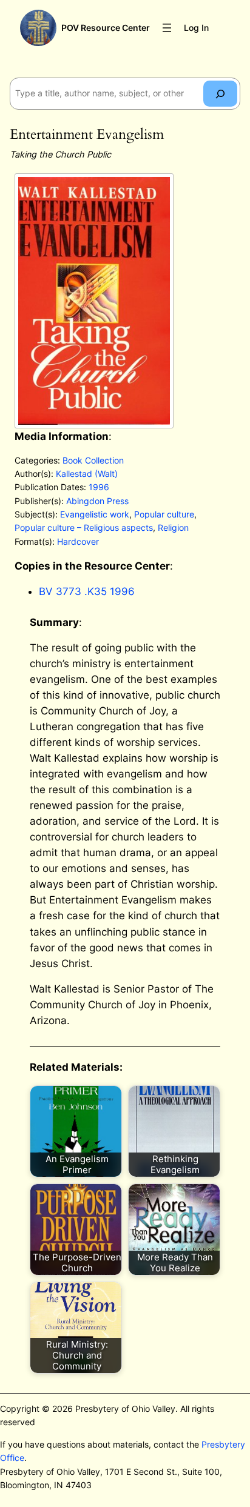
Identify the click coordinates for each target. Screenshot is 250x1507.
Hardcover (78, 541)
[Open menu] (167, 28)
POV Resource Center (105, 27)
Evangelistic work (94, 514)
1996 (99, 487)
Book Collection (93, 460)
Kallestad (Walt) (87, 473)
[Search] (220, 94)
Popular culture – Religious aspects (84, 527)
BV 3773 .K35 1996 (87, 591)
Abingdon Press (97, 501)
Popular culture (164, 514)
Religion (173, 527)
